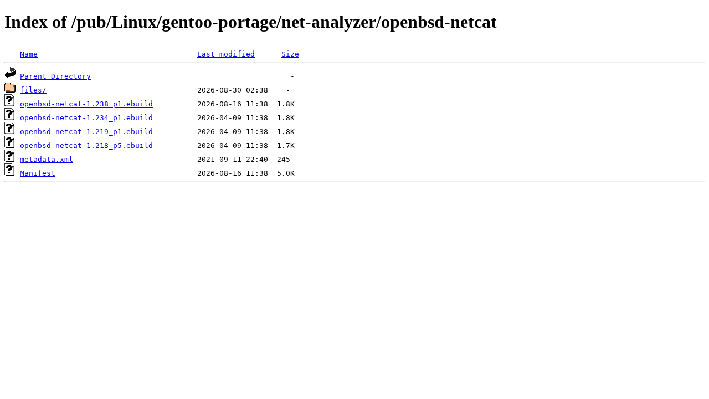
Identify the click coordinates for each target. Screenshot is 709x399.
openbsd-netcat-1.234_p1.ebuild (86, 118)
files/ (33, 90)
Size (290, 54)
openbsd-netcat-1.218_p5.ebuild (86, 145)
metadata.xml (46, 159)
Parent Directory (55, 76)
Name (29, 54)
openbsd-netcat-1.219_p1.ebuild (86, 131)
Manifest (37, 173)
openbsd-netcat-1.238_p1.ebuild (86, 104)
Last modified (226, 54)
